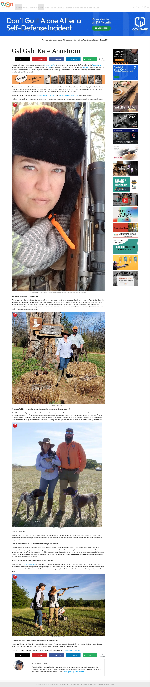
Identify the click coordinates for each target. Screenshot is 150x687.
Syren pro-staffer (49, 65)
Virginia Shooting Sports (73, 650)
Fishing (47, 8)
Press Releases (94, 8)
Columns (76, 8)
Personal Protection (30, 8)
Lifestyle (69, 8)
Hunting (40, 8)
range (49, 67)
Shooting (19, 8)
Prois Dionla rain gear (29, 564)
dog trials (86, 67)
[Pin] (15, 105)
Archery (53, 8)
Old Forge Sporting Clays (46, 95)
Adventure (60, 8)
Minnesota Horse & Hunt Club (69, 95)
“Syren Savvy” (96, 65)
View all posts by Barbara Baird (74, 672)
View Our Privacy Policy (105, 684)
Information (84, 8)
